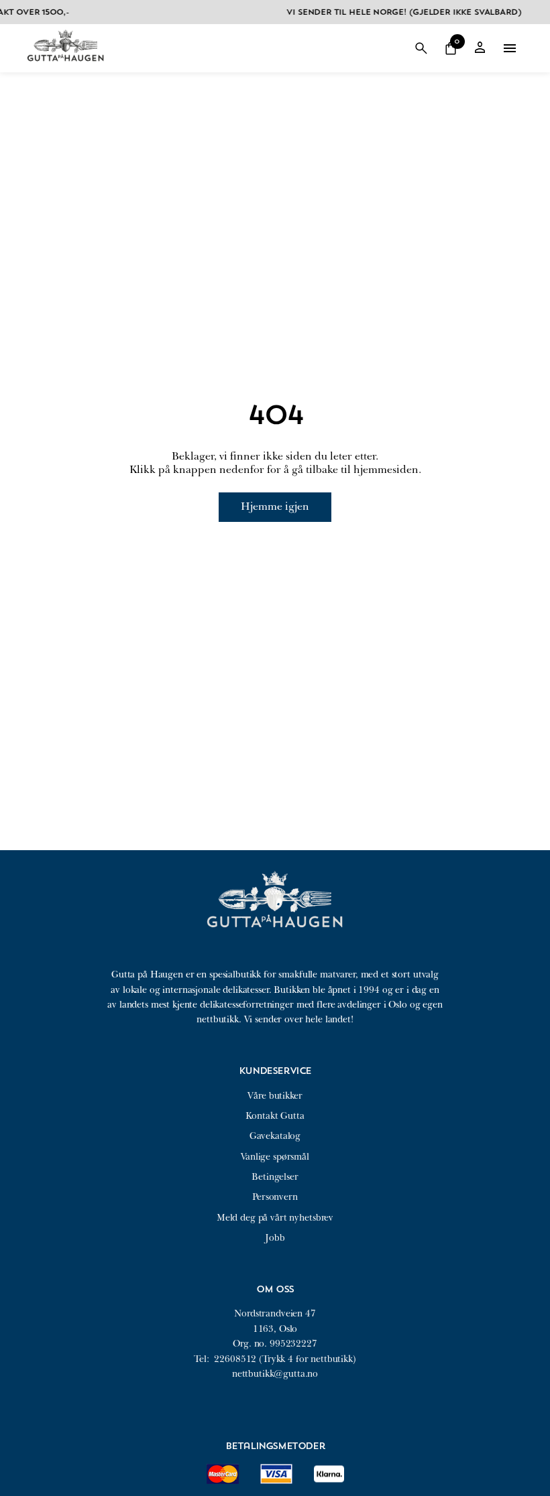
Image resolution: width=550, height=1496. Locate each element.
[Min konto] (480, 48)
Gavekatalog (275, 1136)
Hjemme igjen (275, 506)
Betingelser (275, 1176)
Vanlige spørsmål (275, 1156)
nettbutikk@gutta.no (275, 1373)
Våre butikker (275, 1095)
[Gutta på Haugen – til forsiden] (65, 66)
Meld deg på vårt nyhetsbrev (275, 1217)
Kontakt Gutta (274, 1115)
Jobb (274, 1237)
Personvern (275, 1197)
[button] (421, 48)
